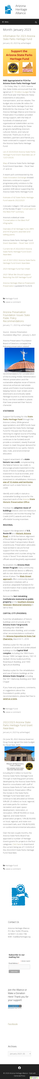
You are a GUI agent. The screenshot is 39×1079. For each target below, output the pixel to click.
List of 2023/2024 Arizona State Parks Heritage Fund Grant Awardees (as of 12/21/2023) (19, 154)
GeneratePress (19, 1076)
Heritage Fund (11, 298)
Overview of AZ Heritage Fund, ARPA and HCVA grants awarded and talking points (18, 232)
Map (5, 163)
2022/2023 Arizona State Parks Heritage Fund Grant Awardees (17, 725)
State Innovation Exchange (15, 177)
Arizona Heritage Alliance (21, 9)
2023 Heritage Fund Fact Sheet (16, 268)
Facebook (13, 1024)
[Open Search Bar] (36, 22)
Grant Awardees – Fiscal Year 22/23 (18, 243)
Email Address (14, 963)
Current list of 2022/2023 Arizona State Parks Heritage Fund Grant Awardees (17, 251)
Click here (17, 844)
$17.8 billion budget (20, 92)
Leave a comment (13, 302)
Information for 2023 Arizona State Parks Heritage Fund (19, 37)
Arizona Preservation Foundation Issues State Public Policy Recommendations (16, 316)
